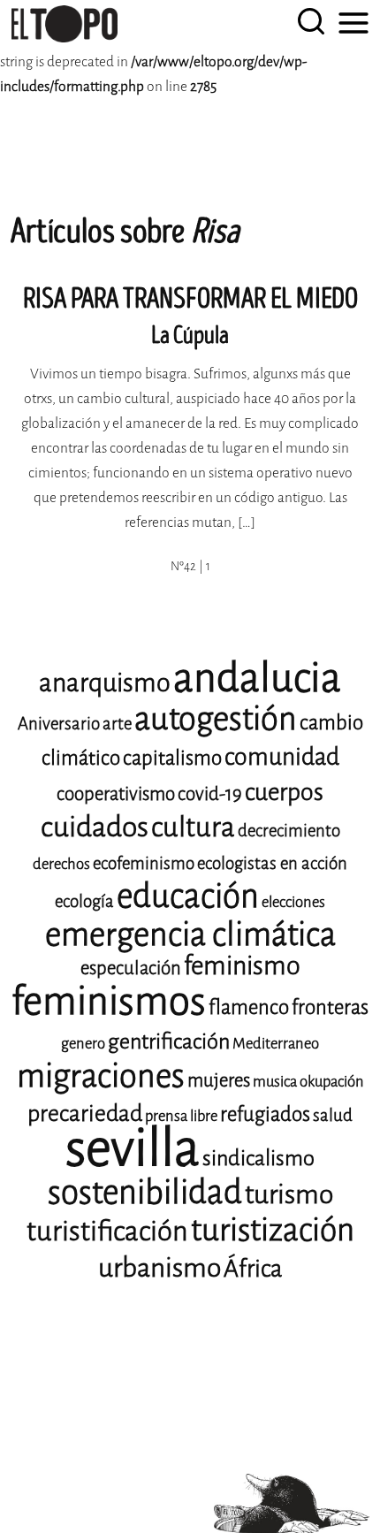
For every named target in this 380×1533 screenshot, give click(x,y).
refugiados (265, 1114)
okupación (332, 1082)
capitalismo (172, 758)
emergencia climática (190, 934)
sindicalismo (258, 1158)
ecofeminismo (143, 863)
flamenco (249, 1007)
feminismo (242, 966)
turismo (289, 1194)
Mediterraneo (275, 1043)
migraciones (101, 1076)
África (253, 1269)
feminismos (108, 1001)
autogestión (215, 719)
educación (188, 896)
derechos (61, 864)
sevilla (132, 1148)
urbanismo (159, 1267)
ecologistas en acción (272, 863)
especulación (130, 968)
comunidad (281, 757)
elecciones (293, 902)
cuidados (94, 827)
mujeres (218, 1080)
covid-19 (210, 794)
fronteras (330, 1007)
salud (333, 1115)
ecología (84, 901)
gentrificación (169, 1041)
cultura (193, 827)
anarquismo (105, 683)
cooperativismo (116, 794)
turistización (272, 1230)
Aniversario (59, 724)
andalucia (257, 678)
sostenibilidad (145, 1192)
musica (275, 1082)
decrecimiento (289, 831)
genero (83, 1043)
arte (117, 724)
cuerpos (284, 792)
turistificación (107, 1231)
